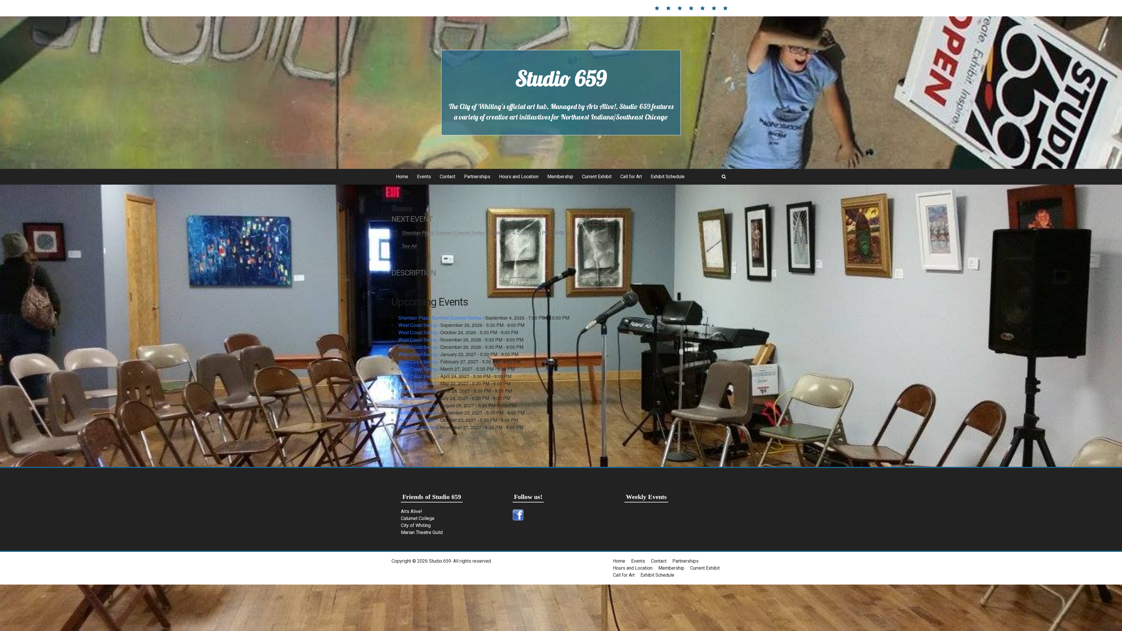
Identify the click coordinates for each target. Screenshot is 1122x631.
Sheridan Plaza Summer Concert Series (443, 232)
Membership (560, 176)
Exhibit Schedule (668, 176)
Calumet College (417, 518)
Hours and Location (519, 176)
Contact (447, 176)
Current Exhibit (597, 176)
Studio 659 (561, 78)
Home (402, 176)
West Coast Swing (417, 325)
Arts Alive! (411, 511)
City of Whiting (416, 525)
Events (424, 176)
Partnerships (477, 176)
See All (409, 246)
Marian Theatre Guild (422, 532)
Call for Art (631, 176)
